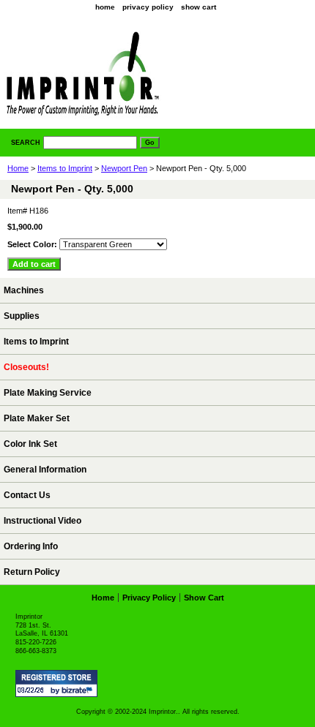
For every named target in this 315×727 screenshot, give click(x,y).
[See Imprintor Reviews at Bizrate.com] (56, 683)
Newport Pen (124, 168)
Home (18, 168)
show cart (198, 7)
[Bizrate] (79, 691)
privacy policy (148, 7)
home (105, 7)
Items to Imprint (64, 168)
